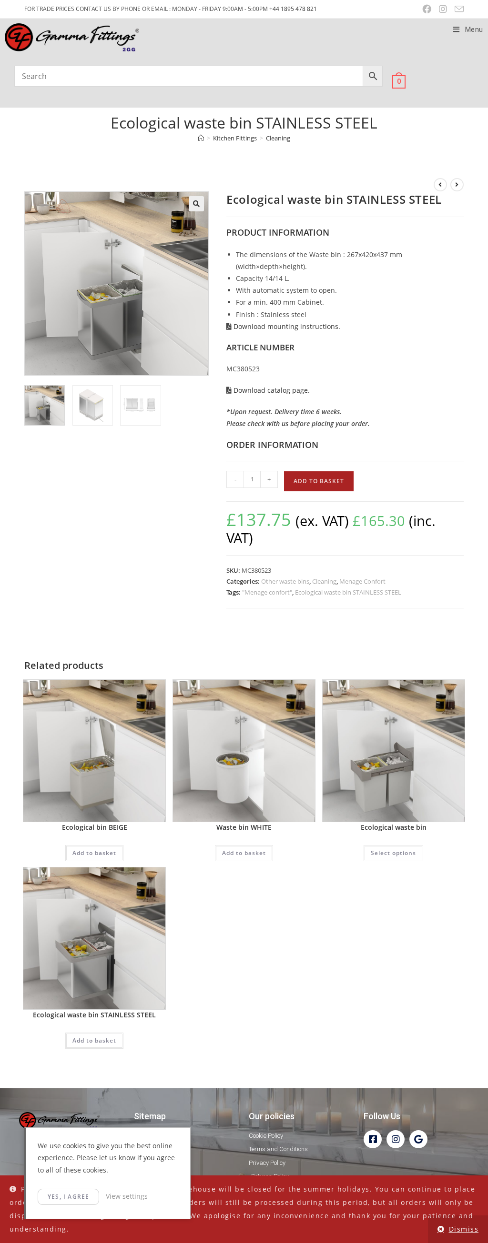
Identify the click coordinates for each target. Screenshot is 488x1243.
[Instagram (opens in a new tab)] (443, 9)
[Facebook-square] (373, 1139)
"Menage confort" (267, 592)
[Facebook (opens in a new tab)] (426, 9)
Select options (393, 853)
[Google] (418, 1139)
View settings (127, 1196)
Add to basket (319, 481)
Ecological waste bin (394, 827)
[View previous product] (440, 184)
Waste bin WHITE (244, 827)
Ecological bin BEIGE (94, 827)
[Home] (201, 138)
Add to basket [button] (94, 853)
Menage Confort (362, 581)
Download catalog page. (271, 390)
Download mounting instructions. (286, 326)
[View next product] (457, 184)
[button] (196, 203)
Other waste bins (285, 581)
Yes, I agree (68, 1197)
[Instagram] (395, 1139)
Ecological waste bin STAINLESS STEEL (348, 592)
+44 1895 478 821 (293, 9)
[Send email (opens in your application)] (457, 9)
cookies (74, 1145)
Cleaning (278, 138)
